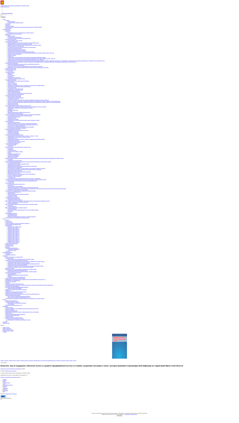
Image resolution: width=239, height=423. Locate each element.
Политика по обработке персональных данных (10, 377)
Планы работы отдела (12, 138)
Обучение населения (12, 195)
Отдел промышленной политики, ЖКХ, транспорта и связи (18, 105)
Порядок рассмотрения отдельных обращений (15, 314)
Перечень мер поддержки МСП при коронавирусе (11, 368)
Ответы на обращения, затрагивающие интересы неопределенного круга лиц (21, 308)
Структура (7, 31)
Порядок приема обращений (11, 310)
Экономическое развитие (13, 98)
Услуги (4, 299)
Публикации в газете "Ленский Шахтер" (16, 277)
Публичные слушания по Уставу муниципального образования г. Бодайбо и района (25, 266)
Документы (7, 35)
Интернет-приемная (9, 309)
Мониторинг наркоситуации (14, 172)
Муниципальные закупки (10, 39)
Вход (4, 391)
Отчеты (9, 152)
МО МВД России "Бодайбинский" (12, 280)
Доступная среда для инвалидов (12, 286)
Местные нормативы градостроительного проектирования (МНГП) (22, 123)
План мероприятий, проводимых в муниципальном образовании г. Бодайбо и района (23, 27)
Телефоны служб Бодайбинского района (14, 292)
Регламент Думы (9, 222)
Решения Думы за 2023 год (13, 239)
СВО (6, 320)
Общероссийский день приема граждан (13, 317)
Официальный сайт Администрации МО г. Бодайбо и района (21, 259)
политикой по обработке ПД (131, 414)
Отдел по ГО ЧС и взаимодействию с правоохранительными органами (20, 190)
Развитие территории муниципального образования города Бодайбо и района (24, 45)
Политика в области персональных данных (14, 318)
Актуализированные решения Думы (13, 224)
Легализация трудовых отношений (15, 186)
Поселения (7, 24)
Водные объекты (11, 193)
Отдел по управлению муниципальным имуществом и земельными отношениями (22, 114)
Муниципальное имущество (14, 116)
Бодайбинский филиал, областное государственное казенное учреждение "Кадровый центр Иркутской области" (29, 285)
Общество (5, 255)
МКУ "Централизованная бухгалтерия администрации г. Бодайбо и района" (21, 204)
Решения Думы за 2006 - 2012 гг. (15, 226)
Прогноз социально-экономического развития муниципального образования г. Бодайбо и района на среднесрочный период (34, 102)
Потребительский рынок (13, 132)
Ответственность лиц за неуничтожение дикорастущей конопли (21, 174)
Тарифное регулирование (13, 131)
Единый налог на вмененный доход (15, 88)
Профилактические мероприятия (15, 167)
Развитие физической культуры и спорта (16, 49)
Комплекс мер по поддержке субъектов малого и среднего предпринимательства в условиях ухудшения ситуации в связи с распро (48, 360)
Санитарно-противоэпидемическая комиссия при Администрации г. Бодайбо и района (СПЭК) (25, 179)
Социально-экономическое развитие (13, 95)
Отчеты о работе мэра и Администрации (14, 257)
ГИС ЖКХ (10, 111)
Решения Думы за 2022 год (13, 237)
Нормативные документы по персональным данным (19, 319)
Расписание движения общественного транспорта (16, 289)
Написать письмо (9, 307)
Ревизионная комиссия (8, 252)
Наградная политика (9, 268)
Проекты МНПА (11, 36)
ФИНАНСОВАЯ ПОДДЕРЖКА (15, 288)
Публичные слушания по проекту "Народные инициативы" (20, 267)
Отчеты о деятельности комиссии (15, 175)
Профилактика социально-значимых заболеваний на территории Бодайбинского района (26, 57)
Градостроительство (9, 121)
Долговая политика (12, 87)
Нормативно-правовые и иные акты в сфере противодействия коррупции (23, 64)
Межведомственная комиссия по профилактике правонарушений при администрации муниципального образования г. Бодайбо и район (34, 158)
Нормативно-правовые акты (14, 122)
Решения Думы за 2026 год (13, 242)
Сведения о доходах (12, 250)
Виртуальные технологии (11, 393)
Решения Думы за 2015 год (13, 230)
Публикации (10, 149)
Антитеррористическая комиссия (12, 197)
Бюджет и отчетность (12, 84)
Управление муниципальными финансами (17, 50)
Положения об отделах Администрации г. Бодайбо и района (21, 32)
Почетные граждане (9, 26)
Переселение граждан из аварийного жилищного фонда (17, 217)
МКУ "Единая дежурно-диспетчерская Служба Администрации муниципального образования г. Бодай (27, 200)
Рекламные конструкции (13, 119)
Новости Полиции (7, 328)
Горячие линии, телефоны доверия (15, 151)
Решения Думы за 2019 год (13, 234)
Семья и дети (11, 56)
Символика (7, 23)
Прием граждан (8, 313)
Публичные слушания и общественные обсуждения (16, 260)
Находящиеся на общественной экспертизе (17, 303)
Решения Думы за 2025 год (13, 241)
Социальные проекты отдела (14, 142)
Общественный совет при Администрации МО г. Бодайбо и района (22, 271)
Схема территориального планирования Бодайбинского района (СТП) (23, 124)
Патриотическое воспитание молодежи (16, 141)
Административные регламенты (12, 301)
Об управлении (11, 75)
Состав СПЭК (11, 181)
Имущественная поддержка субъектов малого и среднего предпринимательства (22, 294)
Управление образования (10, 69)
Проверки (10, 74)
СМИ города (8, 290)
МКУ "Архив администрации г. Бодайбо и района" (16, 207)
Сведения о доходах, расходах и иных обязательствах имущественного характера (25, 66)
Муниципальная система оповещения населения (18, 194)
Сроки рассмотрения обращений (12, 315)
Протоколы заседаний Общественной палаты (17, 270)
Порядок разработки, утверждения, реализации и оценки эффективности (23, 42)
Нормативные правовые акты (14, 153)
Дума (4, 218)
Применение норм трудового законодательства (18, 189)
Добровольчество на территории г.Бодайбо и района (19, 137)
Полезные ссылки (9, 316)
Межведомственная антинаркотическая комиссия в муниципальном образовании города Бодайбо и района (28, 161)
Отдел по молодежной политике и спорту (14, 134)
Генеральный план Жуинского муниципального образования (21, 126)
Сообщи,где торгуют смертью (14, 176)
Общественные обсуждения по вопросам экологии (19, 262)
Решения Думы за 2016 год (13, 231)
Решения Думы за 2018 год (13, 233)
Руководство (8, 30)
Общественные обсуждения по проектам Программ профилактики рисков (24, 263)
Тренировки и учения (12, 196)
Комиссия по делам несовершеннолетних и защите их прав (18, 147)
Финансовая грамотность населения (13, 272)
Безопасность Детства (12, 157)
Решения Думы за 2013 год (13, 227)
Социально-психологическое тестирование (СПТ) (18, 163)
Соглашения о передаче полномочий (16, 97)
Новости (7, 220)
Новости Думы (6, 327)
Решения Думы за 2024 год (13, 240)
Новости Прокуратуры (8, 329)
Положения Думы (9, 244)
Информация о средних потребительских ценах (18, 130)
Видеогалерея (8, 28)
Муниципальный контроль (11, 213)
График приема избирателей (11, 243)
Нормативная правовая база (14, 91)
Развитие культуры (12, 55)
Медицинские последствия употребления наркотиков (19, 171)
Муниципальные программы (11, 41)
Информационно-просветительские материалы (18, 274)
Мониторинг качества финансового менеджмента (18, 80)
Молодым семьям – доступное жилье (16, 46)
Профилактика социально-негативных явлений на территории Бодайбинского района (26, 139)
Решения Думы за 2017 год (13, 232)
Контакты (7, 246)
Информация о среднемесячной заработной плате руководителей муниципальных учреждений (28, 67)
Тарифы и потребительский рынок (12, 129)
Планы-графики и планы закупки (15, 40)
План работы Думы (9, 245)
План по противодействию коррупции (16, 65)
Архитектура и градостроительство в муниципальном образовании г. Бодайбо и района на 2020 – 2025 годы (31, 52)
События (5, 331)
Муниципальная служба (10, 68)
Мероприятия (11, 73)
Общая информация (12, 206)
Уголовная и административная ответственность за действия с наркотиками (24, 178)
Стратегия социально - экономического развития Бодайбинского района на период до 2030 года (28, 100)
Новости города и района (8, 330)
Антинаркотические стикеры (14, 162)
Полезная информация (13, 203)
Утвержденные (11, 304)
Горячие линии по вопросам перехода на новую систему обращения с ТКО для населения (27, 106)
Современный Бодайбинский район (15, 22)
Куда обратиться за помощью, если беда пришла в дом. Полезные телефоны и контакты (26, 168)
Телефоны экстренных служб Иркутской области (15, 291)
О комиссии (10, 148)
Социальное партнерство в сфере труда (16, 184)
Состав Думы (8, 221)
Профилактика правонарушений (15, 160)
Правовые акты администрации (15, 37)
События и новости (12, 150)
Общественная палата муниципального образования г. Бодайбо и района (20, 269)
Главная (2, 360)
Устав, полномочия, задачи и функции (13, 33)
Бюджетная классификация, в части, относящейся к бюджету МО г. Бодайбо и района (26, 85)
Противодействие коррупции (11, 63)
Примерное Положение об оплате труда (16, 78)
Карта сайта (5, 390)
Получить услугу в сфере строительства (16, 125)
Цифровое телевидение (13, 110)
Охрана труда (11, 185)
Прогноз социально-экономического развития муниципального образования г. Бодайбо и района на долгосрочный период (34, 101)
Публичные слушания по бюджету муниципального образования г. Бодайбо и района (26, 261)
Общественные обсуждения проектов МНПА (17, 264)
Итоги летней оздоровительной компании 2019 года (19, 297)
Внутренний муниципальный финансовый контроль (19, 86)
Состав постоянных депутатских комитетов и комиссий (17, 223)
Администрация (6, 29)
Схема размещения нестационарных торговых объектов (20, 115)
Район (4, 19)
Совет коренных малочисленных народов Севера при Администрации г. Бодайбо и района (24, 298)
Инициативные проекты (13, 104)
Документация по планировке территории (17, 128)
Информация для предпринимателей (16, 94)
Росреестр (7, 282)
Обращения (5, 306)
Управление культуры (10, 72)
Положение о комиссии (10, 254)
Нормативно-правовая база (13, 249)
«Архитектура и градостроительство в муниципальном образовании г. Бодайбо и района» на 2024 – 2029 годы (31, 58)
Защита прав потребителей (13, 133)
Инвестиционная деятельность (14, 96)
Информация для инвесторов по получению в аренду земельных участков (23, 120)
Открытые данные (9, 258)
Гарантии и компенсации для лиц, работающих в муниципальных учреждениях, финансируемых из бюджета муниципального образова (37, 188)
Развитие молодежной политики (15, 48)
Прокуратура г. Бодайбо (10, 281)
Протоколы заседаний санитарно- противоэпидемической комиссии (22, 180)
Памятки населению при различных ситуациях (18, 202)
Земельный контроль (12, 215)
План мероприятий (12, 273)
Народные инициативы (13, 103)
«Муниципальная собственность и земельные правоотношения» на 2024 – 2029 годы (26, 59)
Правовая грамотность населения (15, 199)
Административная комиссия (11, 143)
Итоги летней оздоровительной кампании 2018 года (19, 296)
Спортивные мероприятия (13, 140)
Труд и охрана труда (9, 183)
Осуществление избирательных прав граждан (15, 278)
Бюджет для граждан (12, 83)
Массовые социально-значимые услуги (13, 305)
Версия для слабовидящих (7, 13)
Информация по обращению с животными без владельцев (20, 107)
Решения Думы (8, 225)
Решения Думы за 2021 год (13, 236)
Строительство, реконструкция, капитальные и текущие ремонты (22, 47)
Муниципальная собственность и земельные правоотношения (21, 51)
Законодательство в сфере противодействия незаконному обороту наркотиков (24, 169)
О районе (7, 20)
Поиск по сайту (6, 323)
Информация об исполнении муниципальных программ (20, 43)
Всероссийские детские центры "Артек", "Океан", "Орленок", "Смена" (23, 135)
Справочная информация (13, 154)
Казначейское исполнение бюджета (15, 89)
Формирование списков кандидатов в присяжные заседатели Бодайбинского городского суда (25, 279)
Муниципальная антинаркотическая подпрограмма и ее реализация (22, 166)
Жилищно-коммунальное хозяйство (15, 113)
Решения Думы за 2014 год (13, 229)
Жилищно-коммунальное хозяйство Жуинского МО (19, 112)
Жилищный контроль (12, 214)
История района (11, 21)
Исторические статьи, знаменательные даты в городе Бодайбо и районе (23, 209)
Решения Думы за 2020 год (13, 235)
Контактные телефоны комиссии (15, 170)
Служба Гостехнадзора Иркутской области (14, 283)
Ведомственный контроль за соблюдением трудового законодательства (23, 187)
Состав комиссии (11, 177)
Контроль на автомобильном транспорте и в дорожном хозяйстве (22, 216)
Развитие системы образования (14, 54)
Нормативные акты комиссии (14, 165)
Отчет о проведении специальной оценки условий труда (20, 93)
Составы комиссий (12, 144)
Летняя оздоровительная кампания (12, 295)
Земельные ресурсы (12, 117)
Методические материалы (13, 156)
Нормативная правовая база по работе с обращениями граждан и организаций (22, 311)
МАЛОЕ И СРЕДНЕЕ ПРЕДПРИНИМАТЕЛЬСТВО (16, 287)
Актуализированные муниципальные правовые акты (19, 38)
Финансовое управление (10, 79)
